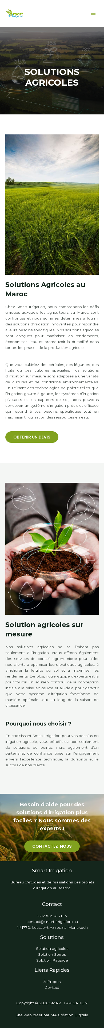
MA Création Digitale (69, 1015)
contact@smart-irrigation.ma (52, 921)
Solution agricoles (52, 948)
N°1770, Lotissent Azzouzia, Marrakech (52, 927)
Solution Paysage (52, 960)
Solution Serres (52, 954)
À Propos (52, 981)
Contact (52, 987)
